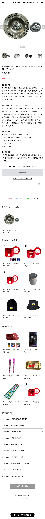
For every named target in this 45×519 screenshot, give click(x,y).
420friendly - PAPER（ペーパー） (13, 457)
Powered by (20, 499)
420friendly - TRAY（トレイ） (12, 470)
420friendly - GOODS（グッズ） (13, 476)
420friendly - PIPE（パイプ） (11, 438)
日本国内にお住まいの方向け (22, 179)
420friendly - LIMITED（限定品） (13, 425)
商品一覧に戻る (22, 486)
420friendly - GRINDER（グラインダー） (15, 463)
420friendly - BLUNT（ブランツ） (13, 451)
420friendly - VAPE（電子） (11, 432)
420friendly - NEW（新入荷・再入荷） (15, 419)
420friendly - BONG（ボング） (12, 444)
